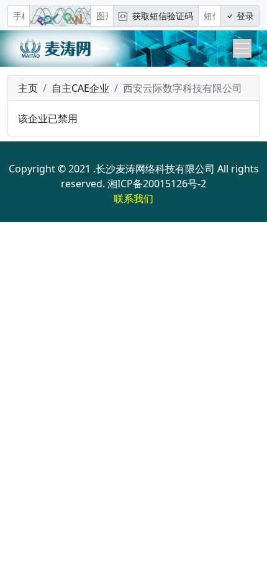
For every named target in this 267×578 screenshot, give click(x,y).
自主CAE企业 (80, 88)
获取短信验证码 (160, 16)
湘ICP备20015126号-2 (156, 183)
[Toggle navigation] (242, 48)
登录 (244, 16)
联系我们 (133, 198)
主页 (28, 88)
